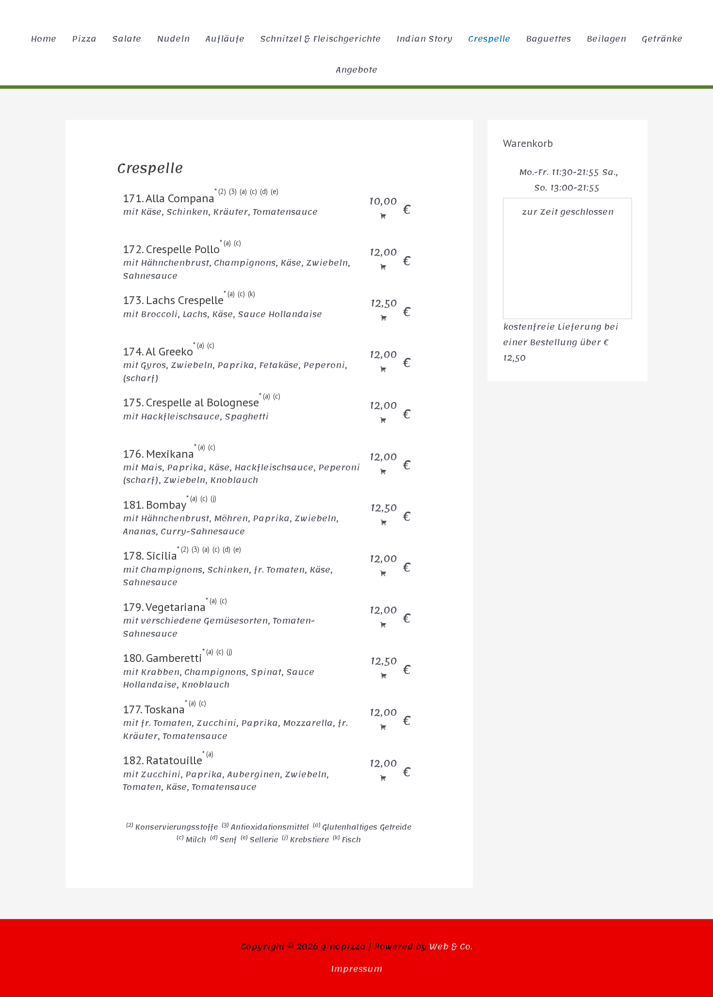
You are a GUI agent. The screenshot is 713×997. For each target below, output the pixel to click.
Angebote (356, 70)
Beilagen (606, 39)
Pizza (84, 39)
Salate (126, 39)
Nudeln (173, 39)
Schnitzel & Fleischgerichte (320, 39)
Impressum (356, 969)
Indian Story (424, 39)
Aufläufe (224, 39)
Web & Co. (450, 946)
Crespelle (489, 39)
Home (43, 39)
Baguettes (548, 39)
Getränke (662, 39)
